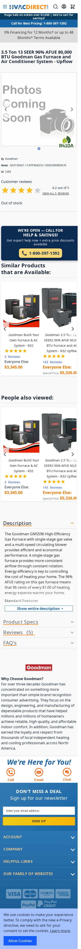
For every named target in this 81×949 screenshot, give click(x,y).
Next (72, 329)
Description (17, 523)
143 (52, 362)
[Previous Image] (5, 109)
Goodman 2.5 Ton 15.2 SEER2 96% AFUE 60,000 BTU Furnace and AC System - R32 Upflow (62, 343)
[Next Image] (71, 109)
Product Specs (20, 622)
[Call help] (10, 774)
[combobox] (55, 6)
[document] (39, 928)
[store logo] (28, 6)
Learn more (60, 930)
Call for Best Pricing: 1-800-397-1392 (39, 23)
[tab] (38, 523)
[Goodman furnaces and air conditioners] (38, 668)
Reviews (17, 632)
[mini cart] (72, 6)
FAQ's (10, 643)
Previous (5, 329)
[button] (39, 148)
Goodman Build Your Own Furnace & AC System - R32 (23, 340)
